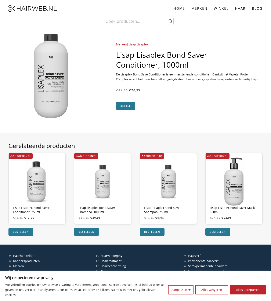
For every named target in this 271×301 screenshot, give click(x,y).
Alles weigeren (211, 290)
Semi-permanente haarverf (207, 266)
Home (179, 8)
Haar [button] (240, 8)
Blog (257, 8)
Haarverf (194, 256)
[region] (135, 286)
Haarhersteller (23, 256)
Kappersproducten (26, 261)
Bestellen (21, 231)
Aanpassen (179, 290)
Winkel (221, 8)
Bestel (125, 105)
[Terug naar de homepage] (32, 8)
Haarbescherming (113, 266)
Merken (199, 8)
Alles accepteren (248, 290)
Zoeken (170, 21)
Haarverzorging (111, 256)
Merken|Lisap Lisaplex (132, 44)
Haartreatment (111, 261)
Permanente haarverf (203, 261)
